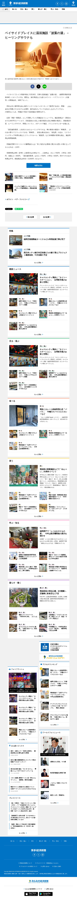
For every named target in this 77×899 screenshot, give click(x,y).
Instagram (66, 3)
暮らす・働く (42, 9)
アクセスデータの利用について (28, 866)
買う (32, 9)
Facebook (57, 3)
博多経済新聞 (18, 4)
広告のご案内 (57, 866)
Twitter (62, 3)
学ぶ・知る (54, 9)
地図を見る (38, 165)
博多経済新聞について (26, 863)
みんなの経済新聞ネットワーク (38, 881)
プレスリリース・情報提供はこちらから (47, 863)
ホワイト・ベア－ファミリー (17, 199)
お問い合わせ (45, 866)
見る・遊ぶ (24, 9)
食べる (14, 9)
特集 (63, 9)
